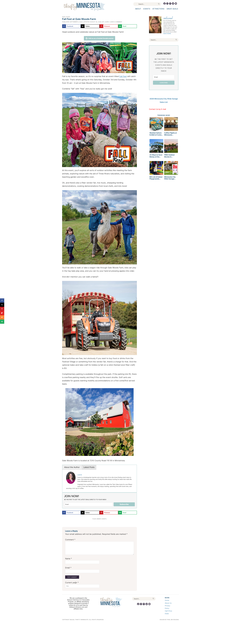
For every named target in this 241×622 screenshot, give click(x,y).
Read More (167, 33)
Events (104, 519)
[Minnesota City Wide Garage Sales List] (171, 168)
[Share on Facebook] (2, 300)
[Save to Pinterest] (2, 309)
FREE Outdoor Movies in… (169, 156)
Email (68, 568)
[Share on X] (2, 305)
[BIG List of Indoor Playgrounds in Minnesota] (156, 168)
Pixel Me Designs (173, 619)
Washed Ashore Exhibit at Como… (156, 134)
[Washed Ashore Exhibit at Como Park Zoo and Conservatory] (156, 124)
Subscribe (124, 504)
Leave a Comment (116, 22)
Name (68, 558)
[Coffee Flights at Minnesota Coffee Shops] (171, 124)
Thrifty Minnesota (84, 6)
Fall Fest (123, 76)
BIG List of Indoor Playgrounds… (156, 178)
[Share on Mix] (2, 317)
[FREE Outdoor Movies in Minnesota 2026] (171, 146)
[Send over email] (2, 321)
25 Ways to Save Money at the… (155, 156)
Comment (70, 540)
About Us (168, 603)
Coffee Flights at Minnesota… (170, 134)
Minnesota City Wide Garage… (170, 178)
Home (63, 16)
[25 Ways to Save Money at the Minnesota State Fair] (156, 146)
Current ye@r (72, 582)
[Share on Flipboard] (2, 313)
